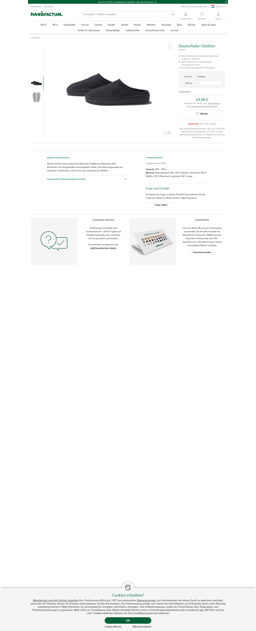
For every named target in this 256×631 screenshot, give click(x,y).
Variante (188, 76)
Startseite (35, 38)
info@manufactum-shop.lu (103, 248)
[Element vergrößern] (169, 133)
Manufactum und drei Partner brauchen (55, 600)
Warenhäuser (36, 6)
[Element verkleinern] (165, 133)
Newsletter (48, 6)
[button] (170, 46)
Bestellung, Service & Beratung (194, 6)
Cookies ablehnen (113, 626)
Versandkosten (214, 103)
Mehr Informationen (142, 626)
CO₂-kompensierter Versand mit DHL (202, 106)
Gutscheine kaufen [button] (202, 252)
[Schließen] (226, 2)
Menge (189, 83)
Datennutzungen (146, 600)
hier (202, 609)
